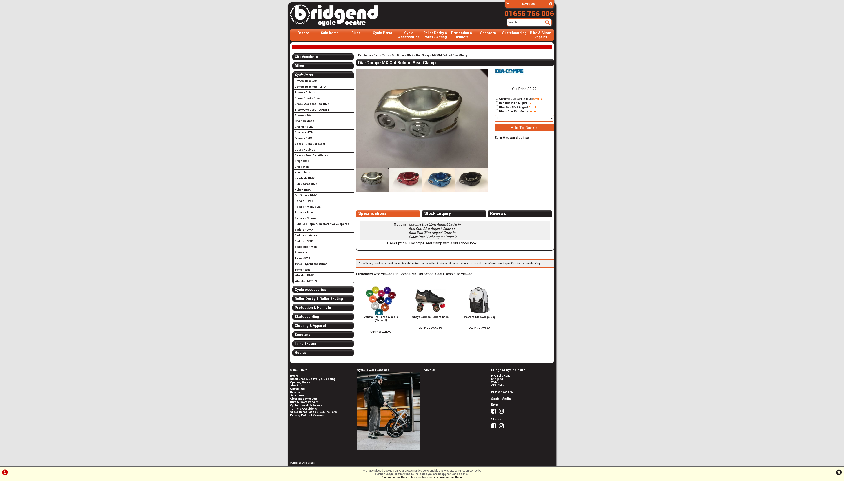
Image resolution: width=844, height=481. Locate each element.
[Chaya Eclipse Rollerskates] (430, 313)
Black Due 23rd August (519, 111)
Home (294, 375)
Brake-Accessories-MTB (312, 109)
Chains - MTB (304, 132)
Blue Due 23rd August (518, 107)
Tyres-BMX (302, 258)
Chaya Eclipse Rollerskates (430, 317)
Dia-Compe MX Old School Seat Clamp (442, 55)
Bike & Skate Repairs (540, 35)
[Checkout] (507, 3)
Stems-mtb (302, 252)
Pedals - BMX (304, 201)
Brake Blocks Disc (307, 98)
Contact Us (297, 388)
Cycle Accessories (409, 35)
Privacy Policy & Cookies (307, 415)
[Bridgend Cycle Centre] (341, 15)
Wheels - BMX (304, 275)
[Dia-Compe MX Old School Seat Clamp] (422, 118)
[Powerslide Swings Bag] (479, 313)
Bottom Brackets (306, 81)
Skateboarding (514, 33)
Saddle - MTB (304, 241)
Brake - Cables (305, 92)
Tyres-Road (303, 269)
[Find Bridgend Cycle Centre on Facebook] (494, 412)
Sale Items (329, 33)
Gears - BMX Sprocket (310, 144)
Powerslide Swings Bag (480, 317)
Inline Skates (305, 344)
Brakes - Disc (304, 115)
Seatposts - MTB (306, 246)
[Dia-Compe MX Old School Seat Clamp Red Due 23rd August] (405, 180)
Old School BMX (402, 55)
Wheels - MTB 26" (306, 281)
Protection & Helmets (461, 35)
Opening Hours (300, 382)
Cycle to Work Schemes (306, 405)
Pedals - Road (304, 212)
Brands (303, 33)
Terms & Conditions (303, 408)
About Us (296, 385)
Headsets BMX (305, 178)
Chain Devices (304, 121)
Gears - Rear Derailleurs (311, 155)
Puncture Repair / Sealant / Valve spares (322, 224)
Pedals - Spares (305, 218)
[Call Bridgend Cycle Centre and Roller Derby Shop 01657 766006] (529, 12)
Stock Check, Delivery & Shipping (312, 379)
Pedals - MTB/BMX (308, 206)
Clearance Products (303, 398)
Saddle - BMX (304, 229)
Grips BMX (302, 161)
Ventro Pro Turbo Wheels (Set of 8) (381, 318)
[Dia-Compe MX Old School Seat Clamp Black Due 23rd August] (471, 180)
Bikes (356, 33)
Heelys (300, 353)
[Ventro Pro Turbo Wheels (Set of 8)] (381, 313)
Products (364, 55)
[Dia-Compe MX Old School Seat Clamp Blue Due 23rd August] (438, 180)
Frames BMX (303, 138)
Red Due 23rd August (517, 103)
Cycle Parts (382, 33)
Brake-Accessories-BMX (312, 104)
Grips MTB (302, 166)
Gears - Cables (305, 149)
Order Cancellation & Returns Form (313, 412)
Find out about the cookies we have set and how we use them (422, 477)
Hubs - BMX (303, 189)
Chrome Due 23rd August (520, 98)
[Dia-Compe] (509, 75)
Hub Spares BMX (306, 184)
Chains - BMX (304, 126)
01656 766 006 (503, 392)
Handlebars (302, 172)
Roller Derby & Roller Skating (435, 35)
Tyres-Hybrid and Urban (311, 264)
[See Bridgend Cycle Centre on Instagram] (502, 412)
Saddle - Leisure (306, 235)
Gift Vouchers (306, 57)
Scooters (488, 33)
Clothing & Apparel (310, 326)
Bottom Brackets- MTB (310, 86)
